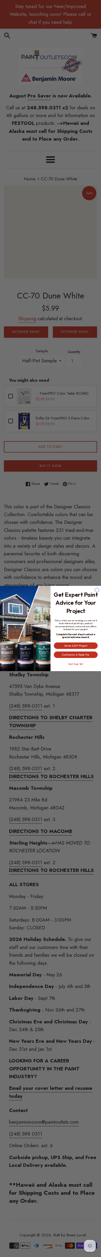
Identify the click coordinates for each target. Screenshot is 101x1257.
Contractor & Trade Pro (76, 654)
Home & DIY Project (76, 645)
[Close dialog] (97, 590)
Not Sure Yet (75, 664)
